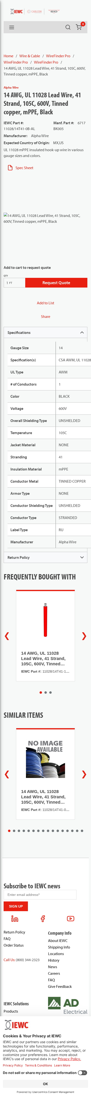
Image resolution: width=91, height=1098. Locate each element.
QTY (6, 275)
